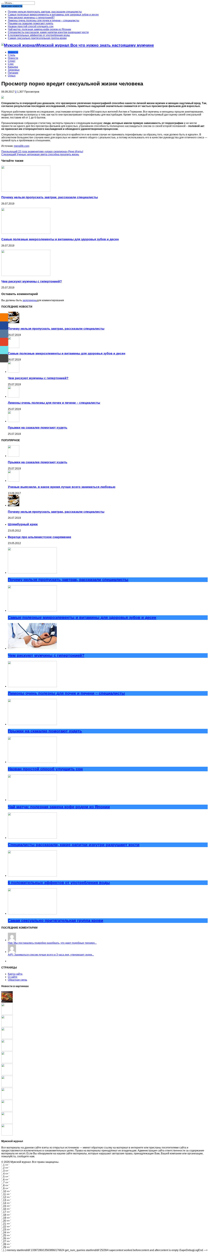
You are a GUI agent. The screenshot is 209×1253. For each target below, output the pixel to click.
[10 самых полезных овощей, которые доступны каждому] (7, 1001)
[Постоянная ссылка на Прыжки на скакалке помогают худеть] (13, 421)
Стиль (11, 55)
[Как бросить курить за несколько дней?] (7, 1074)
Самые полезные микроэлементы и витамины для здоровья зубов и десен (53, 14)
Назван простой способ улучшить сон (30, 26)
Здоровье (14, 69)
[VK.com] (4, 334)
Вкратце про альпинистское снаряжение (39, 537)
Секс (11, 64)
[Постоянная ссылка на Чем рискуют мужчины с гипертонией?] (25, 275)
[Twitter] (4, 350)
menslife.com (21, 146)
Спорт (11, 61)
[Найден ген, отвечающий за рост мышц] (7, 1050)
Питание (13, 72)
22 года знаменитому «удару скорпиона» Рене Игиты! (42, 151)
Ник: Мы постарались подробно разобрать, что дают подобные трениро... (52, 943)
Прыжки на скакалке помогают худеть (30, 23)
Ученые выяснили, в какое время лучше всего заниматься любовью (61, 487)
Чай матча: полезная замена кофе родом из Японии (39, 29)
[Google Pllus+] (4, 342)
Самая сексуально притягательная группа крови (37, 38)
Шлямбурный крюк (23, 524)
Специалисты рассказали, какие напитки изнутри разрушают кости (48, 32)
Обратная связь (17, 979)
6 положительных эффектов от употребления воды (39, 35)
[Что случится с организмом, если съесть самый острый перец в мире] (7, 1110)
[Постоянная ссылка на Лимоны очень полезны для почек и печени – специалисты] (13, 396)
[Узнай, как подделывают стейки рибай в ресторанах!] (7, 1038)
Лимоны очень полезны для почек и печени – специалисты (43, 20)
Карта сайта (15, 974)
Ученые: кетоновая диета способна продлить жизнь (40, 154)
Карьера (13, 67)
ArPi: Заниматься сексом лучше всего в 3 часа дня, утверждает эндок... (51, 954)
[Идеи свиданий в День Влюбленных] (7, 1122)
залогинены (30, 300)
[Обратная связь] (4, 358)
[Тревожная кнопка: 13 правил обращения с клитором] (7, 1134)
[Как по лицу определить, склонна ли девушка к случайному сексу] (7, 1062)
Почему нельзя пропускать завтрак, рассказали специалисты (45, 11)
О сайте (12, 976)
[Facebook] (4, 325)
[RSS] (4, 317)
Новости (13, 52)
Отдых (12, 75)
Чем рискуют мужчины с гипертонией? (31, 17)
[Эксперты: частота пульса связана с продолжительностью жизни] (7, 1086)
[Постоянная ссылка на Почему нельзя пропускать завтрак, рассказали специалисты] (25, 190)
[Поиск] (2, 3)
